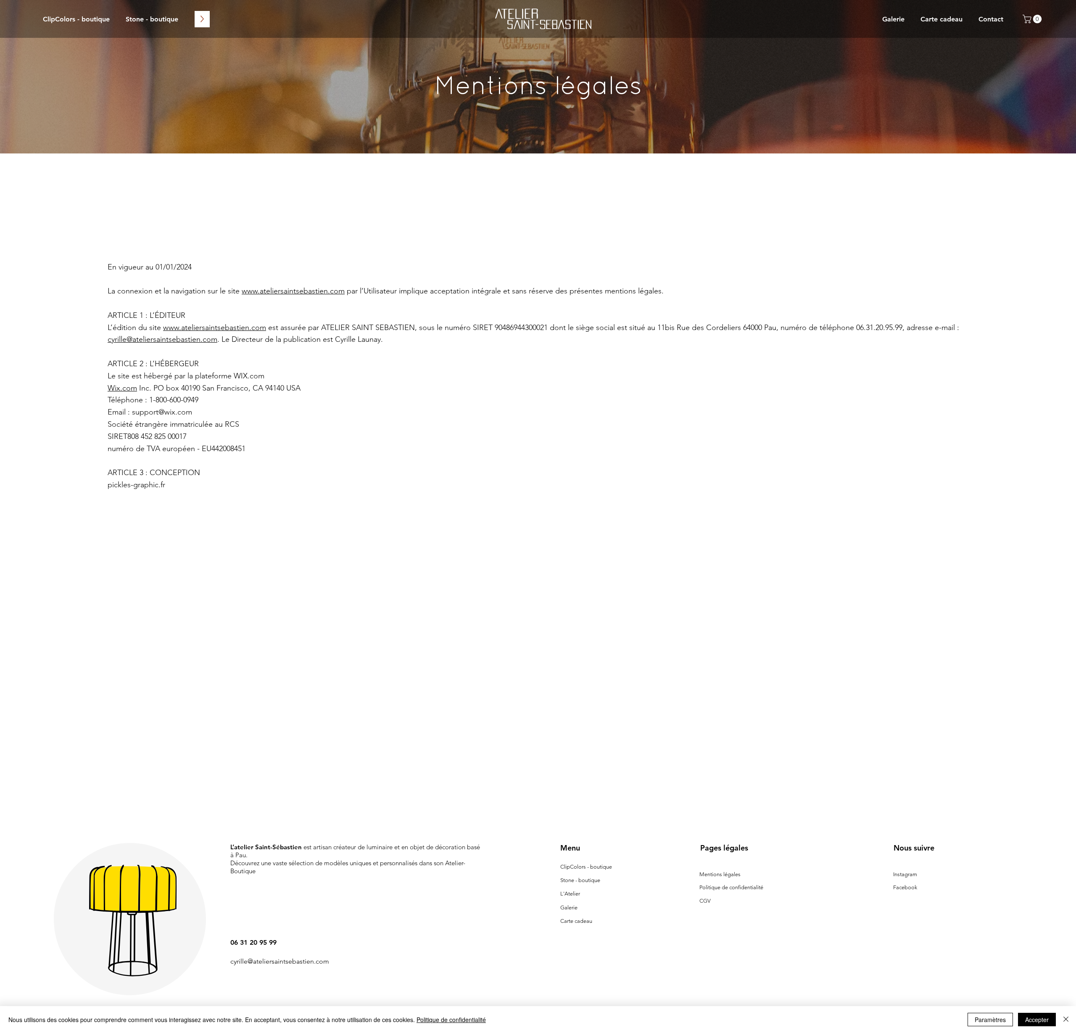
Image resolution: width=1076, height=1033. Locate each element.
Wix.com (122, 388)
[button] (1033, 19)
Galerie (569, 907)
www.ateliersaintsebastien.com (293, 291)
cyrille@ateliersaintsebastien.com (162, 339)
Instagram (905, 874)
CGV (705, 901)
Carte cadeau (576, 921)
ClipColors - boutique (586, 867)
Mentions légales (720, 874)
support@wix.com (162, 412)
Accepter (1037, 1019)
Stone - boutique (580, 880)
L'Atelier (570, 893)
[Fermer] (1066, 1019)
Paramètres (990, 1019)
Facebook (905, 887)
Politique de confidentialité (731, 887)
